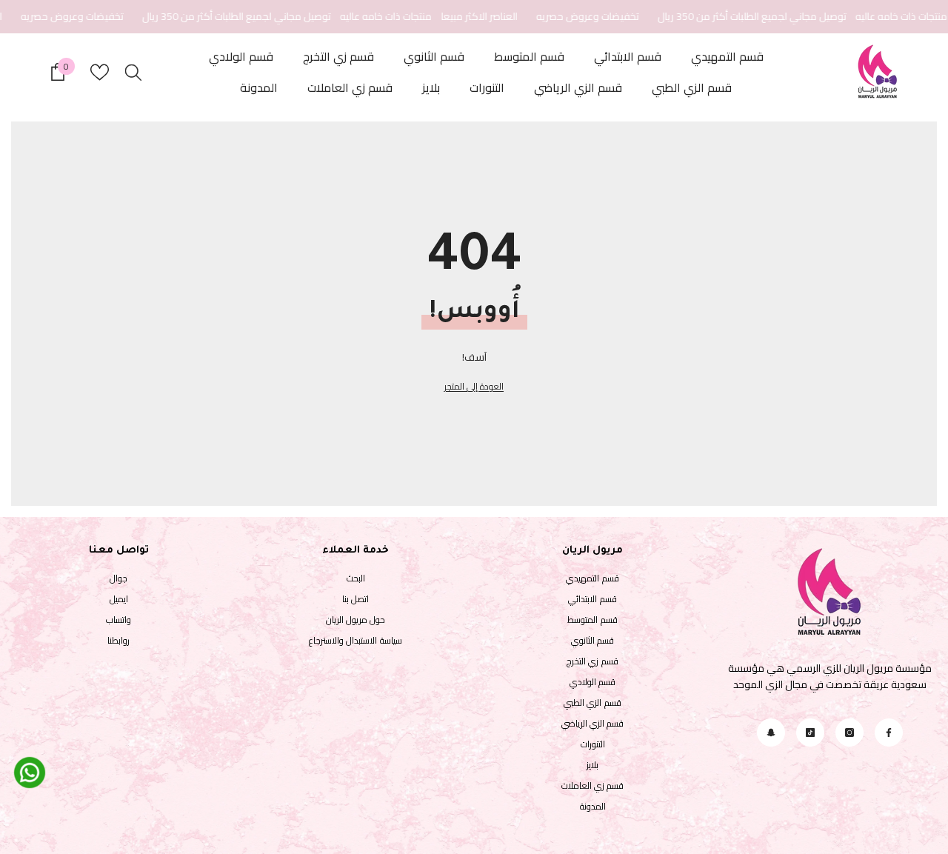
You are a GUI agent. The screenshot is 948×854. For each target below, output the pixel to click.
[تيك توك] (810, 732)
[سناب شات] (771, 732)
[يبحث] (133, 72)
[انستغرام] (849, 732)
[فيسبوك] (889, 732)
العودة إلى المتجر (474, 386)
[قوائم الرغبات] (99, 72)
